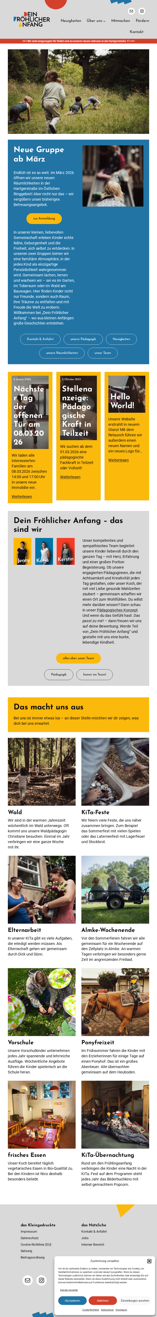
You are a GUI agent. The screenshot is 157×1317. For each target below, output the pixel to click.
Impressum (121, 1310)
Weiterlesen (22, 496)
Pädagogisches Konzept (117, 610)
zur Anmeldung (44, 218)
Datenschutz (107, 1310)
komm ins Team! (94, 674)
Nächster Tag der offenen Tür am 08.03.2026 (29, 415)
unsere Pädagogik (83, 339)
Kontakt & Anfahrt (40, 339)
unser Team (103, 353)
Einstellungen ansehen (135, 1300)
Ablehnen (103, 1300)
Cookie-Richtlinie (90, 1310)
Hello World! (122, 401)
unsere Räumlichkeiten (62, 353)
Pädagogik (58, 674)
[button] (149, 1261)
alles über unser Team (78, 658)
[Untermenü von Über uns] (104, 21)
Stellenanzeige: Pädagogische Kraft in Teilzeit (77, 411)
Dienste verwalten (69, 1290)
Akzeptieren (72, 1300)
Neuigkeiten (121, 339)
